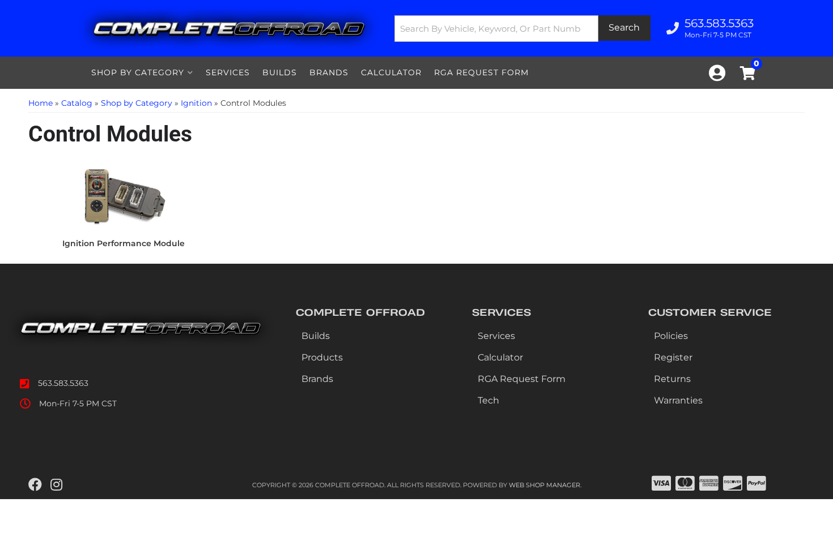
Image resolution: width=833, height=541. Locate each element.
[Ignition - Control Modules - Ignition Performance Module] (123, 197)
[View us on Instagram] (56, 485)
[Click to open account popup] (717, 73)
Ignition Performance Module (123, 243)
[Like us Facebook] (35, 485)
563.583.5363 (63, 383)
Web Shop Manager (544, 485)
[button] (522, 28)
